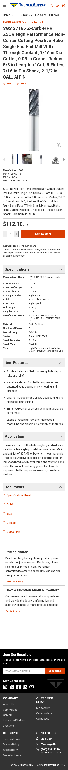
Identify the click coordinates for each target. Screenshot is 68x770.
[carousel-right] (62, 159)
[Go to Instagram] (5, 687)
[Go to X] (12, 687)
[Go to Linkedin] (25, 687)
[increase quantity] (16, 234)
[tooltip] (17, 15)
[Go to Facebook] (18, 687)
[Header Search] (51, 5)
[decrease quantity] (5, 234)
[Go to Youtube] (31, 687)
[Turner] (56, 684)
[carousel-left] (5, 159)
